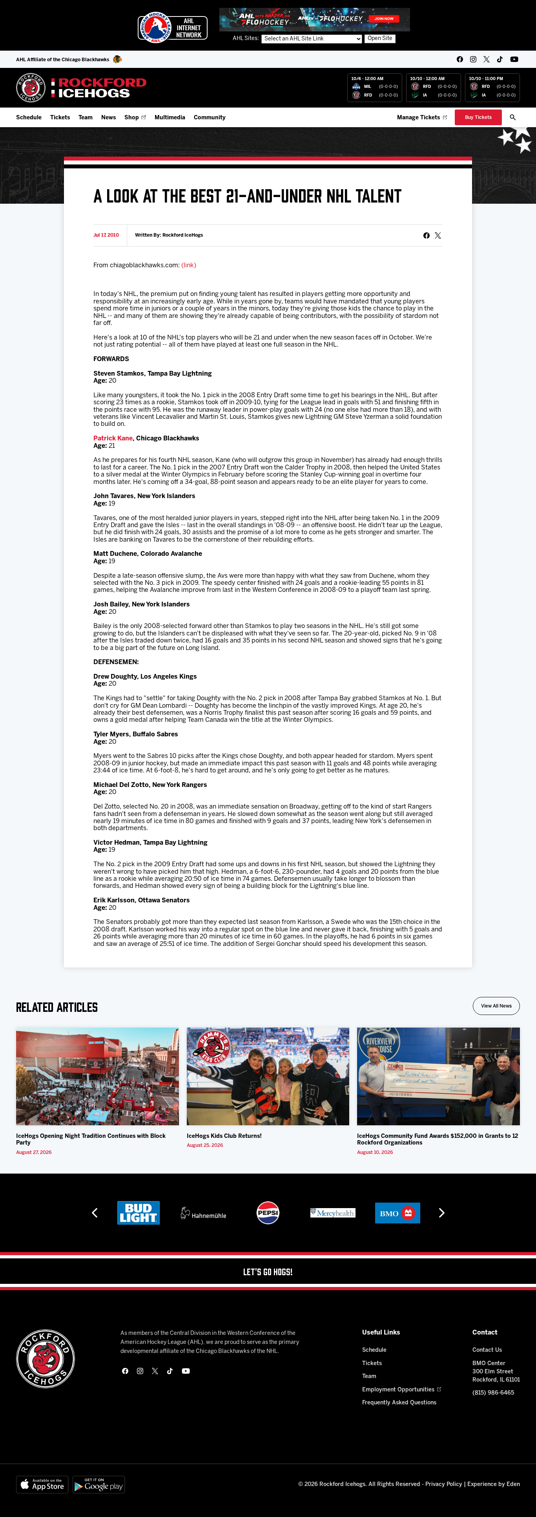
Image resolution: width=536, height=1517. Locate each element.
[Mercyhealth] (333, 1213)
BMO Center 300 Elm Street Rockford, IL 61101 (496, 1372)
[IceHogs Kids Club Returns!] (268, 1076)
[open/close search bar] (513, 117)
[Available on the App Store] (42, 1484)
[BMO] (397, 1213)
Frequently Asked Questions (399, 1403)
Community (210, 117)
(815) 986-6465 (493, 1393)
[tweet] (438, 235)
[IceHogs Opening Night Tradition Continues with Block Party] (97, 1076)
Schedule (29, 117)
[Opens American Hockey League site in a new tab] (172, 27)
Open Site (380, 38)
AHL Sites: (246, 38)
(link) (188, 265)
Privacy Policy (443, 1484)
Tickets (60, 117)
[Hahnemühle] (203, 1213)
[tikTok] (500, 59)
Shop (131, 117)
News (108, 117)
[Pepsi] (268, 1213)
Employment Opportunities (398, 1390)
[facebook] (460, 59)
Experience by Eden (493, 1484)
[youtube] (514, 59)
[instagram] (473, 59)
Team (85, 117)
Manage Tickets (418, 117)
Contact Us (487, 1350)
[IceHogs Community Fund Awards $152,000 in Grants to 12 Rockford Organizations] (438, 1076)
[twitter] (486, 59)
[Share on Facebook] (426, 235)
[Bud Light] (138, 1213)
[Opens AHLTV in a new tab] (314, 19)
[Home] (81, 87)
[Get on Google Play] (99, 1484)
